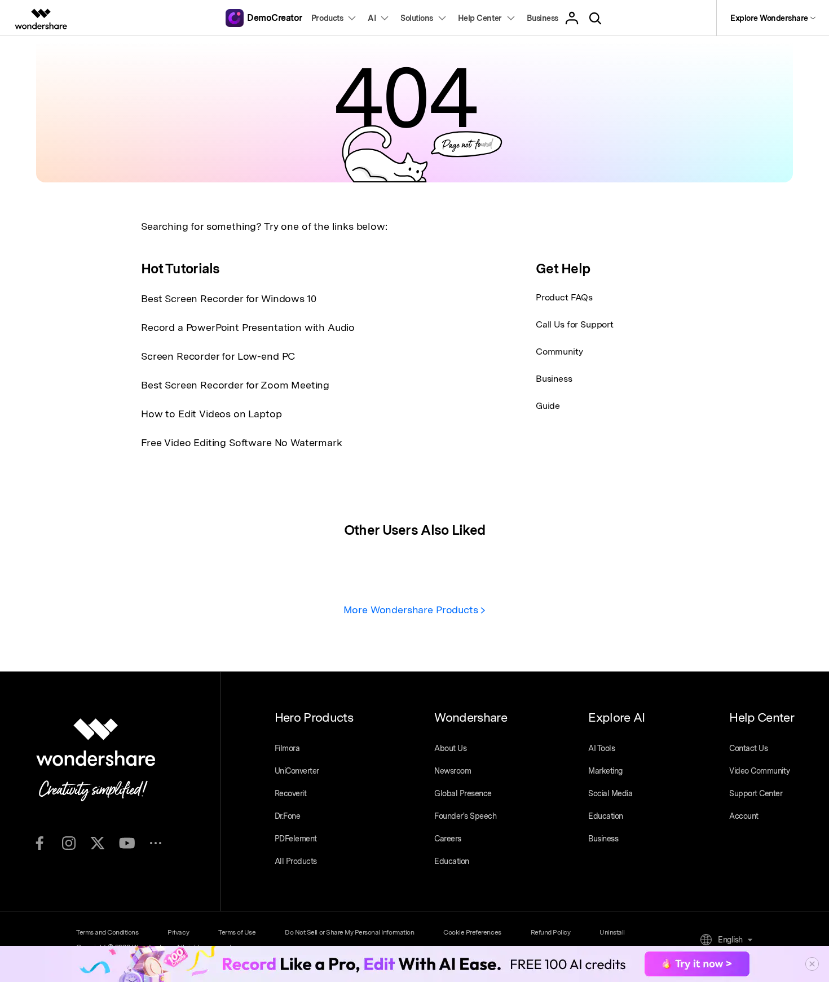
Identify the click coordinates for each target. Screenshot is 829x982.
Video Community (759, 770)
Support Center (755, 793)
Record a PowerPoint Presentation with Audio (248, 327)
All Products (296, 861)
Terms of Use (236, 932)
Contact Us (748, 748)
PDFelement (296, 838)
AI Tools (601, 748)
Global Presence (463, 793)
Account (744, 815)
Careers (447, 838)
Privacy (178, 932)
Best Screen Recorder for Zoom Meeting (235, 385)
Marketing (605, 770)
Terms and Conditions (107, 932)
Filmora (287, 748)
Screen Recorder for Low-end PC (218, 356)
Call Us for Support (575, 324)
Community (559, 351)
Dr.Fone (288, 815)
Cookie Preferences (472, 932)
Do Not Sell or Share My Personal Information (349, 932)
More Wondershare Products (412, 610)
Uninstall (612, 932)
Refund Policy (551, 932)
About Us (450, 748)
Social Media (610, 793)
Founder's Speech (465, 815)
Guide (548, 405)
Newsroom (452, 770)
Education (451, 861)
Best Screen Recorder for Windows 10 (228, 298)
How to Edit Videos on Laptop (211, 414)
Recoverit (291, 793)
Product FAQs (564, 297)
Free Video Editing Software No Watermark (241, 442)
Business (554, 378)
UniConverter (297, 770)
